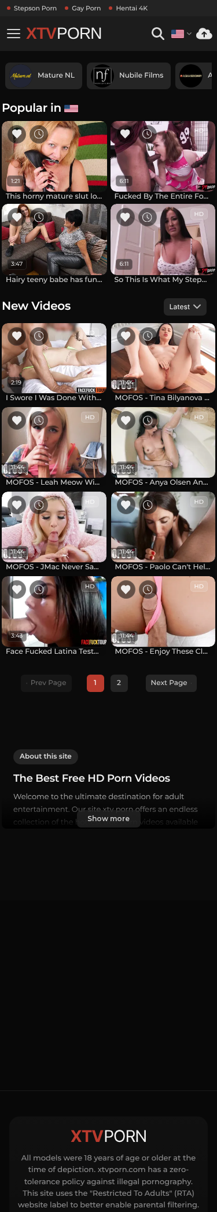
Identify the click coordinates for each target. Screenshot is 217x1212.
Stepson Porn (35, 8)
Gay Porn (86, 8)
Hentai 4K (132, 8)
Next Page (169, 683)
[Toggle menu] (13, 34)
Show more (108, 818)
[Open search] (158, 34)
